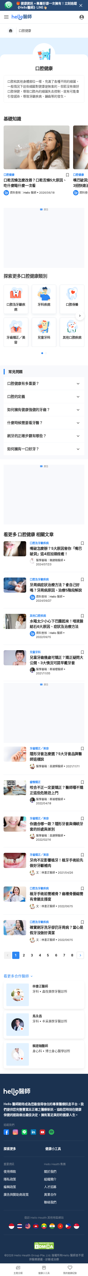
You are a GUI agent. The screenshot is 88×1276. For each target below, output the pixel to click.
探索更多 (10, 1149)
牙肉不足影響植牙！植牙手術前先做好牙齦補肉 (56, 863)
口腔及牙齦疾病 (39, 543)
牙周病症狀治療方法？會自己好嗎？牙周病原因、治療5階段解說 (56, 587)
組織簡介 (50, 1179)
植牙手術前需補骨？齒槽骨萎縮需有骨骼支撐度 (56, 896)
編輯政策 (10, 1187)
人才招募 (50, 1187)
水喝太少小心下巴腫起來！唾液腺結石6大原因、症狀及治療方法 (56, 624)
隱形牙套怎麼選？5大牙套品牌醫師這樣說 (56, 756)
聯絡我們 (50, 1202)
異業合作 (50, 1194)
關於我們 (50, 1171)
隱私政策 (10, 1179)
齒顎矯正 (35, 782)
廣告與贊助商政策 (16, 1194)
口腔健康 (25, 30)
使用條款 (10, 1171)
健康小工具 (53, 1149)
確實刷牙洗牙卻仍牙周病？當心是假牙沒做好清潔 (56, 930)
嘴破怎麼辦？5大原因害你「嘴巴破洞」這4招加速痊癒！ (56, 551)
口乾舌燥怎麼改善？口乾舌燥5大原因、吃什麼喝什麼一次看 (35, 183)
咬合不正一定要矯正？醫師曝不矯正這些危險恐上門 (56, 790)
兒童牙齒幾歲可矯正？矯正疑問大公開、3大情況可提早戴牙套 (56, 660)
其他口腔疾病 (38, 615)
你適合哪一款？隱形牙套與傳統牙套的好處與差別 (56, 826)
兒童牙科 (35, 652)
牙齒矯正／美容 (39, 748)
